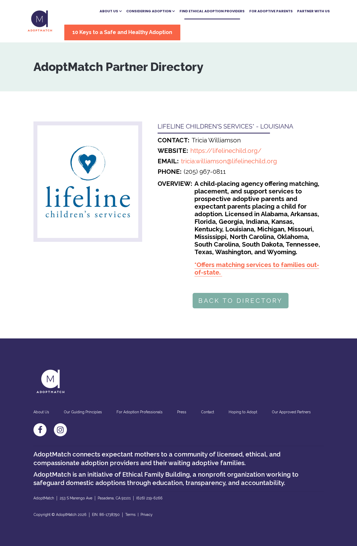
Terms (130, 514)
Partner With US (313, 11)
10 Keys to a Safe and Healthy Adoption (122, 32)
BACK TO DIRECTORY (240, 300)
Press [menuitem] (181, 412)
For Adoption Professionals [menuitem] (140, 412)
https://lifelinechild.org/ (226, 150)
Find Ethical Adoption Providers (212, 11)
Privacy (147, 514)
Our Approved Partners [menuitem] (291, 412)
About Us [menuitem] (41, 412)
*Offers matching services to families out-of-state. (256, 268)
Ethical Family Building (156, 474)
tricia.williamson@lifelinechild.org (229, 161)
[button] (110, 11)
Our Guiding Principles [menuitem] (83, 412)
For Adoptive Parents (271, 11)
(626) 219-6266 (149, 498)
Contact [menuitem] (207, 412)
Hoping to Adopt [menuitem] (243, 412)
